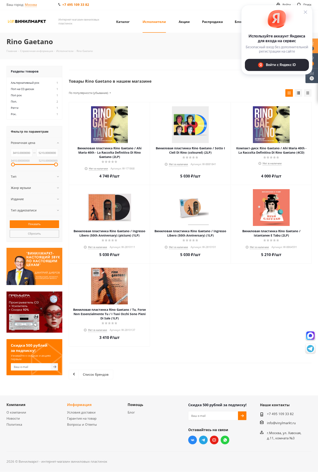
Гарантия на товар (81, 418)
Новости (13, 418)
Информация (79, 404)
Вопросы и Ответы (82, 424)
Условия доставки (81, 412)
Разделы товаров (25, 71)
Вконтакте (192, 440)
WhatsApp (225, 440)
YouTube (214, 440)
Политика (14, 424)
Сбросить (34, 233)
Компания (15, 404)
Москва (31, 4)
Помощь (135, 404)
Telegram (203, 440)
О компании (16, 412)
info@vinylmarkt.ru (281, 423)
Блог (131, 412)
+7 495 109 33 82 (75, 4)
